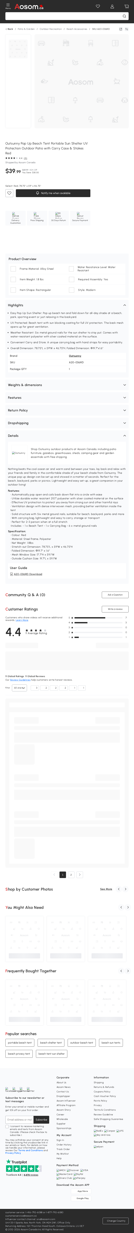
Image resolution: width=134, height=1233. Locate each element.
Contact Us (63, 1091)
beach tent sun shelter (52, 1053)
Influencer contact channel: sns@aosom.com (30, 1219)
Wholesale (62, 1119)
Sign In (60, 1140)
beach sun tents (111, 1042)
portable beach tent (20, 1042)
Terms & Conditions (105, 1109)
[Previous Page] (54, 875)
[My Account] (112, 6)
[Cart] (127, 6)
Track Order (63, 1149)
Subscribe (41, 1119)
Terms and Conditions (30, 1150)
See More (106, 889)
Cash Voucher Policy (105, 1096)
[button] (67, 305)
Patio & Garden (26, 29)
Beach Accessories (77, 29)
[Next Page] (79, 875)
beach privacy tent (19, 1053)
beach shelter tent (51, 1042)
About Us (62, 1082)
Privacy (98, 1105)
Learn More (22, 620)
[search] (124, 16)
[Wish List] (98, 6)
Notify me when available (55, 193)
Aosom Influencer (66, 1100)
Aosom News (64, 1087)
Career (60, 1114)
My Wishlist (63, 1153)
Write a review (115, 609)
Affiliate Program (66, 1105)
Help (59, 1158)
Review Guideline (103, 1114)
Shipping (99, 1082)
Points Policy (100, 1100)
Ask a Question (115, 594)
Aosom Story (64, 1109)
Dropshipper (63, 1096)
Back (10, 29)
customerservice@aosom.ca (21, 1215)
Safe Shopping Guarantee (108, 1119)
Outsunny (75, 355)
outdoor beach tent (81, 1042)
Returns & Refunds (104, 1087)
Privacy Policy (13, 1153)
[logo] (29, 6)
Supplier (61, 1123)
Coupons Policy (102, 1091)
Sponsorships (64, 1128)
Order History (64, 1144)
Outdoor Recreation (51, 29)
